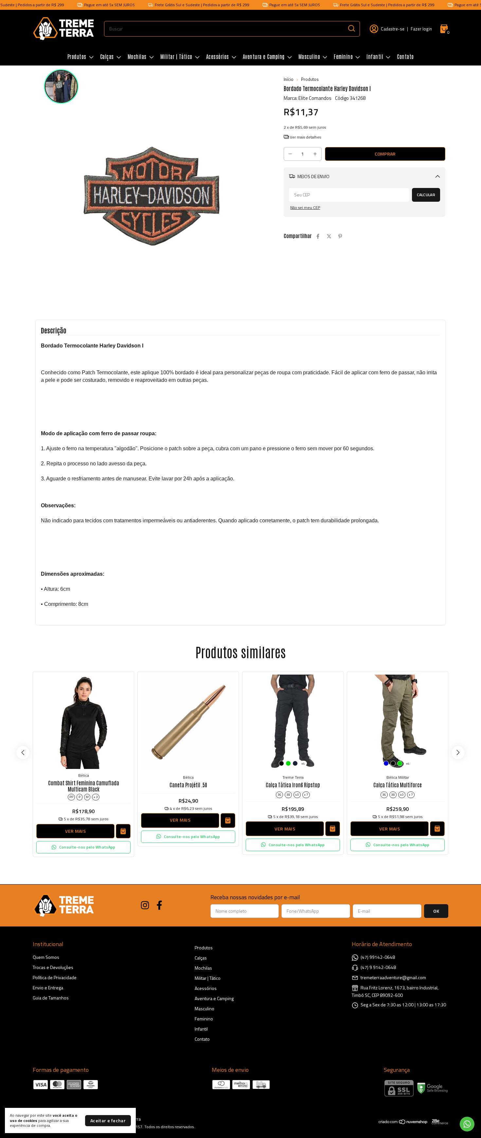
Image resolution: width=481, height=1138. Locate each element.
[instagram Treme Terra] (145, 905)
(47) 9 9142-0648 (378, 967)
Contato (405, 56)
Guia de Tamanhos (51, 997)
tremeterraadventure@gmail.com (393, 977)
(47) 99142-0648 (378, 957)
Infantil (374, 56)
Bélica (83, 775)
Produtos (76, 56)
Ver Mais (75, 831)
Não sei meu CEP (305, 207)
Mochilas (137, 56)
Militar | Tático (176, 56)
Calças (107, 56)
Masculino (309, 56)
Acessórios (217, 56)
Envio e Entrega (48, 987)
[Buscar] (351, 28)
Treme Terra (293, 777)
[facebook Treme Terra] (159, 905)
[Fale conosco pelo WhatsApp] (467, 1124)
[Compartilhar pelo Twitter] (329, 236)
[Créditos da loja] (438, 1122)
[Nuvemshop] (403, 1122)
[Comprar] (228, 820)
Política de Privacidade (55, 977)
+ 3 (96, 796)
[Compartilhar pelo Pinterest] (340, 236)
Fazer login (421, 29)
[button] (83, 847)
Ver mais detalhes (305, 137)
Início (289, 79)
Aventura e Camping (264, 56)
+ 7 (306, 794)
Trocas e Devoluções (53, 967)
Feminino (343, 56)
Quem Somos (46, 957)
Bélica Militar (397, 777)
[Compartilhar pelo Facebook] (318, 236)
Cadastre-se (392, 29)
